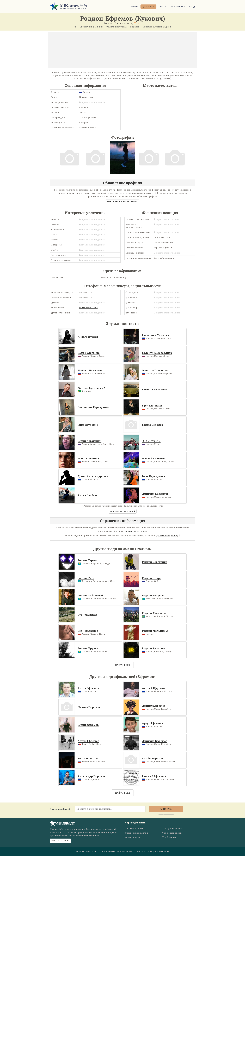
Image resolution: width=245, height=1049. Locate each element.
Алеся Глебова (87, 495)
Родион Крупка (88, 648)
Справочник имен (134, 828)
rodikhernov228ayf (88, 307)
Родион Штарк (151, 578)
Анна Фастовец (88, 336)
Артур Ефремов (152, 723)
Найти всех (122, 665)
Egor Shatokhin (152, 405)
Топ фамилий (169, 837)
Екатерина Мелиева (155, 335)
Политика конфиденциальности (152, 851)
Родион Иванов (88, 630)
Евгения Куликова (154, 389)
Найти (167, 808)
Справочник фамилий (136, 833)
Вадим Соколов (152, 424)
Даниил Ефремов (153, 705)
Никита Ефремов (89, 707)
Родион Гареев (87, 560)
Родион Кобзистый (90, 595)
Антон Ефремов (88, 688)
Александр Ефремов (92, 776)
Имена (134, 6)
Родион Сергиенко (154, 561)
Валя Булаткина (89, 352)
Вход (192, 6)
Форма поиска (132, 837)
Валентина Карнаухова (93, 407)
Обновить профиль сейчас (122, 201)
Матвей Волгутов (153, 458)
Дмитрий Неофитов (155, 493)
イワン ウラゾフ (151, 440)
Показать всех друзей (122, 511)
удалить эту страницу (167, 535)
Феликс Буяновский (91, 388)
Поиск (162, 6)
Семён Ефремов (153, 758)
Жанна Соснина (88, 458)
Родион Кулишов (153, 648)
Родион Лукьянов (154, 613)
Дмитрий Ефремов (154, 740)
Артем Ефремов (88, 740)
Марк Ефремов (88, 758)
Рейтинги (177, 6)
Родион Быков (87, 614)
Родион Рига (86, 578)
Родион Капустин (154, 595)
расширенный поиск (166, 814)
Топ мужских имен (172, 828)
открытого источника (135, 531)
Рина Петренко (88, 424)
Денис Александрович (93, 476)
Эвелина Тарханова (155, 370)
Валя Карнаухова (153, 476)
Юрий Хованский (89, 440)
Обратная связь (60, 841)
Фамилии (148, 6)
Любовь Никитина (90, 370)
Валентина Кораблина (157, 352)
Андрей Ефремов (153, 688)
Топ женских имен (171, 833)
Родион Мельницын (155, 630)
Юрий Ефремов (88, 724)
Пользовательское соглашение (116, 851)
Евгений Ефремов (154, 776)
